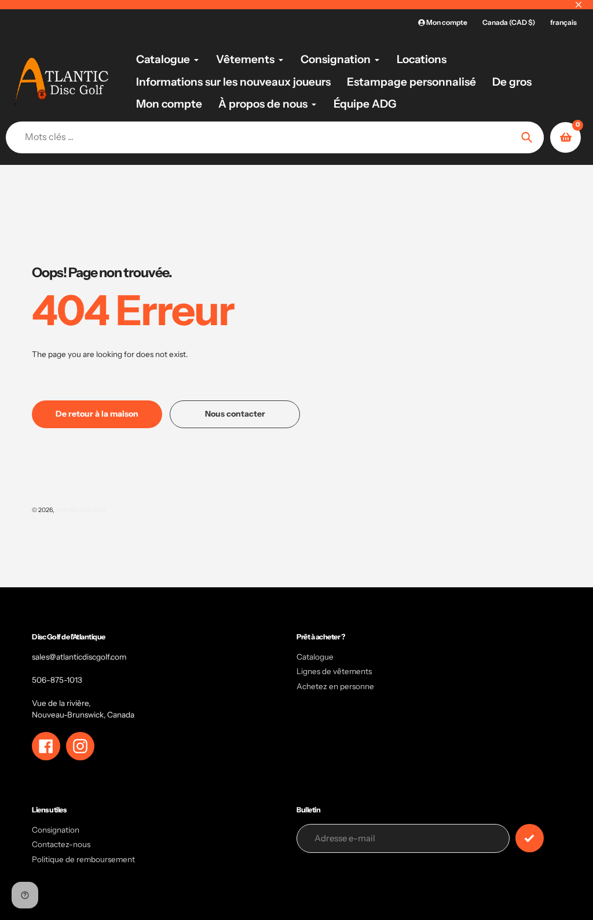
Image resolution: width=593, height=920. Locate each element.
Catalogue (315, 656)
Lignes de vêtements (334, 671)
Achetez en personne (335, 686)
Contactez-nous (61, 844)
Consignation (55, 829)
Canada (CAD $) (508, 22)
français (563, 22)
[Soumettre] (529, 838)
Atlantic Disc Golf (80, 510)
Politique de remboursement (83, 859)
